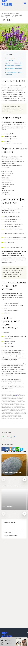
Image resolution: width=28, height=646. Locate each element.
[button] (3, 479)
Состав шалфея (9, 60)
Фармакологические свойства (13, 63)
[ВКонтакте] (7, 527)
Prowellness (15, 395)
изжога (6, 305)
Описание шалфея (10, 58)
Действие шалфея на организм (13, 65)
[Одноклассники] (11, 527)
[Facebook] (4, 527)
